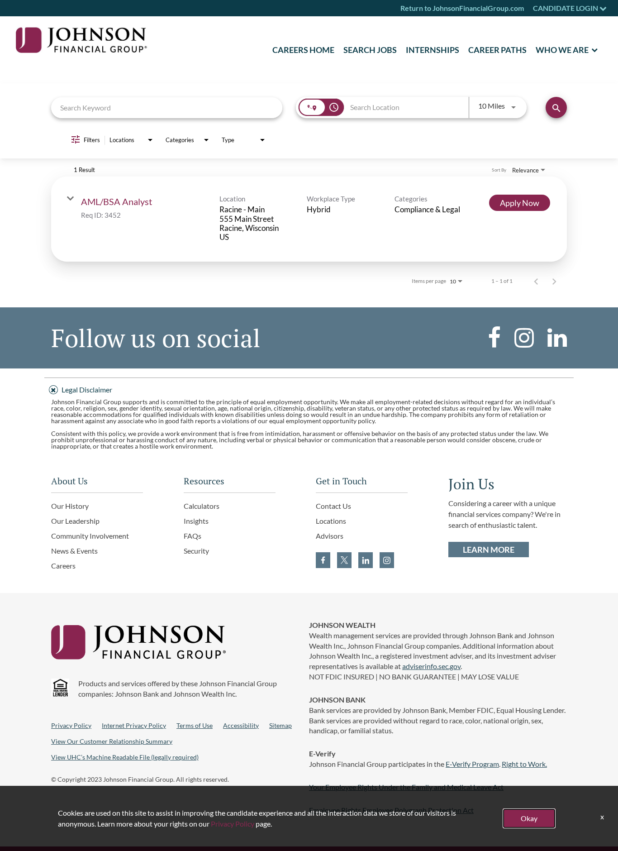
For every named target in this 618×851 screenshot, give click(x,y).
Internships (432, 50)
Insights (196, 520)
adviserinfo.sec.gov (431, 666)
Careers (63, 565)
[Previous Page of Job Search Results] (536, 281)
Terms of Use (194, 725)
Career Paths (497, 50)
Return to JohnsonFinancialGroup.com (462, 8)
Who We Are (562, 50)
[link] (309, 219)
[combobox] (166, 107)
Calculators (201, 506)
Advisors (329, 535)
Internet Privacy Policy (134, 725)
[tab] (309, 388)
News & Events (74, 550)
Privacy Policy (71, 725)
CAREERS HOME (303, 50)
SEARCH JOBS (370, 50)
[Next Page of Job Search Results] (554, 281)
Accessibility (241, 725)
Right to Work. (524, 764)
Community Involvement (90, 535)
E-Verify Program (472, 764)
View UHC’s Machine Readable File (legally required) (125, 757)
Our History (70, 506)
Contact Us (333, 506)
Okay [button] (529, 818)
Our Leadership (75, 520)
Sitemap (280, 725)
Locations (331, 520)
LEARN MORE (488, 550)
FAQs (192, 535)
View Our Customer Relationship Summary (111, 741)
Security (196, 550)
